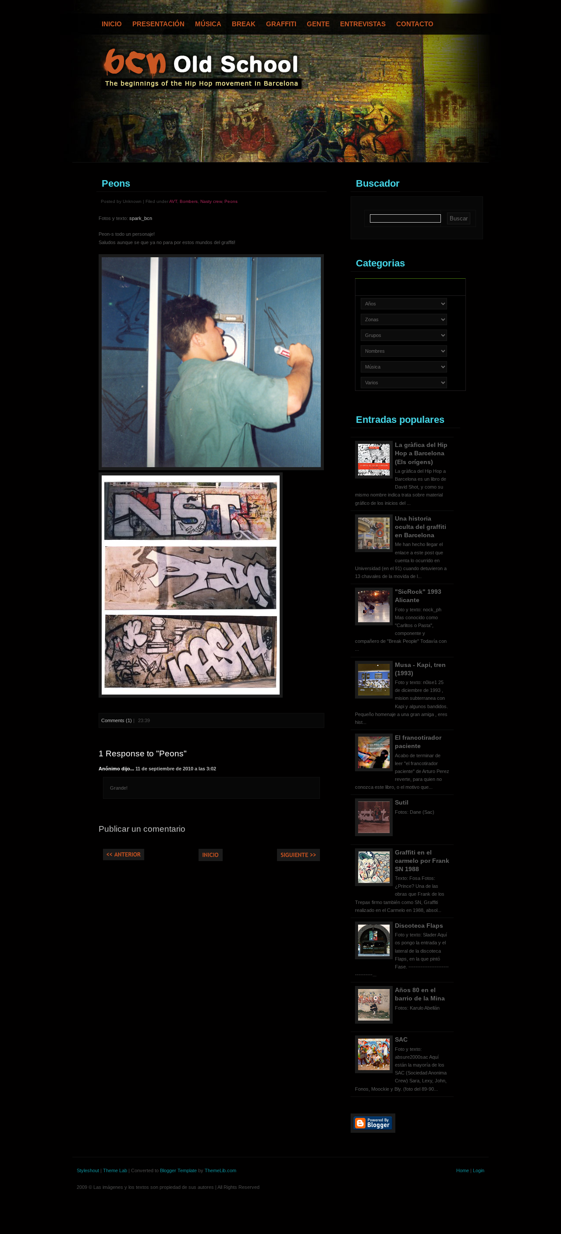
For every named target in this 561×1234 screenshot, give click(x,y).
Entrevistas (363, 24)
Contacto (414, 24)
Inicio (112, 24)
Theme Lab (115, 1170)
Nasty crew (211, 201)
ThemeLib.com (220, 1170)
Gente (318, 24)
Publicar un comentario (142, 828)
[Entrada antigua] (298, 859)
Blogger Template (178, 1170)
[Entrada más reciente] (123, 858)
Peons (116, 183)
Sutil (401, 802)
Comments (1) (116, 720)
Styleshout (88, 1170)
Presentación (158, 24)
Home (462, 1170)
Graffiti (281, 24)
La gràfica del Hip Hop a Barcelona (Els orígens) (421, 453)
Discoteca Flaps (419, 925)
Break (244, 24)
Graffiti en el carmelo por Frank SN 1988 (422, 860)
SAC (401, 1039)
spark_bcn (140, 218)
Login (478, 1170)
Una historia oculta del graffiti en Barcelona (420, 527)
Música (208, 24)
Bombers (189, 201)
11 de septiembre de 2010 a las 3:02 (175, 768)
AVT (173, 201)
